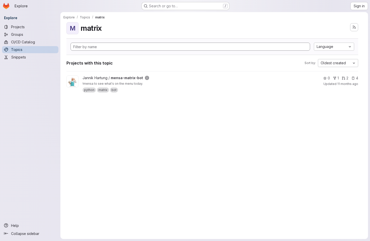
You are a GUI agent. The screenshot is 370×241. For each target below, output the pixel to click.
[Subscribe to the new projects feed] (354, 27)
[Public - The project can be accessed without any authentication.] (147, 78)
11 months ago (347, 84)
